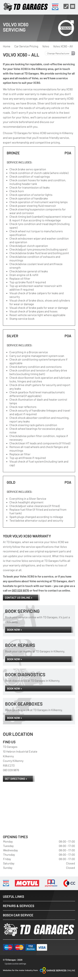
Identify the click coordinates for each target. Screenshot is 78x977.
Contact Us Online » (18, 597)
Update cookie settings (15, 963)
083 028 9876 (20, 590)
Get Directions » (16, 778)
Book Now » (14, 629)
